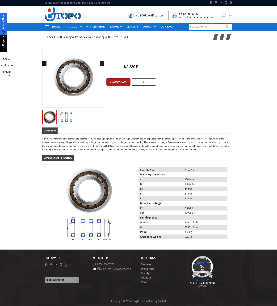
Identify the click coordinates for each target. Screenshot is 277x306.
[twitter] (226, 3)
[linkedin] (221, 3)
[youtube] (231, 3)
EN (230, 15)
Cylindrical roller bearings (90, 37)
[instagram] (216, 3)
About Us (146, 277)
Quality (145, 273)
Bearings (146, 264)
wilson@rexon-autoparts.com (196, 17)
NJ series (113, 37)
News (144, 282)
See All (7, 58)
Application (7, 65)
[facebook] (211, 3)
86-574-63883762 (188, 13)
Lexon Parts (147, 268)
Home (48, 37)
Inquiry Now (7, 73)
